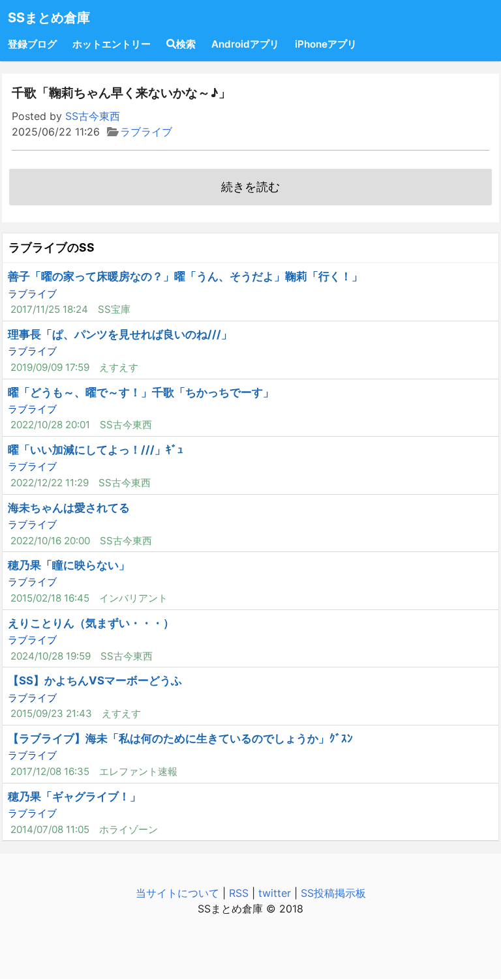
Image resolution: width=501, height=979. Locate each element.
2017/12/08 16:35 (49, 771)
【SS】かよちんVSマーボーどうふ (95, 680)
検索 (186, 44)
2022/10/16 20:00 (50, 540)
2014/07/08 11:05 (49, 829)
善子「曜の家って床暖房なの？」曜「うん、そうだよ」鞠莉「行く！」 (185, 276)
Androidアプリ (245, 44)
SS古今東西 (92, 116)
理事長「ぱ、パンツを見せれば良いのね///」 (120, 334)
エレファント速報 (138, 771)
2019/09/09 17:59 (49, 367)
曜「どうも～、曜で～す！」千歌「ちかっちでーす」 (141, 392)
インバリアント (133, 598)
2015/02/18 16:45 (49, 598)
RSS (239, 892)
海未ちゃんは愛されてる (69, 507)
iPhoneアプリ (326, 44)
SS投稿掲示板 (333, 892)
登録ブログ (32, 44)
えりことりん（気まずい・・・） (91, 623)
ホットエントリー (111, 44)
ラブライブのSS (51, 247)
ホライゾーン (128, 829)
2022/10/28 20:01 (50, 424)
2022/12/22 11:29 (49, 482)
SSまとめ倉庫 (49, 17)
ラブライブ (146, 131)
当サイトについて (177, 892)
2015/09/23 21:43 (51, 713)
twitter (274, 892)
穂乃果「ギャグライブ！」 (74, 796)
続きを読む (250, 187)
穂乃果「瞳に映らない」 (69, 565)
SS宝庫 (114, 309)
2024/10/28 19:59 (50, 656)
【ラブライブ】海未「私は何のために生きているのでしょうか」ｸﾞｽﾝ (180, 738)
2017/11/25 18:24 (49, 309)
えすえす (118, 367)
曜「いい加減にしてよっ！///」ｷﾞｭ (95, 449)
